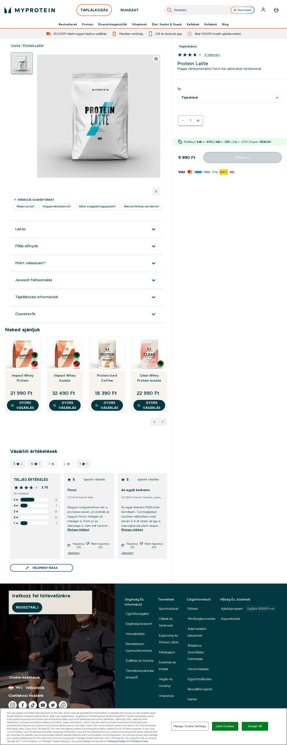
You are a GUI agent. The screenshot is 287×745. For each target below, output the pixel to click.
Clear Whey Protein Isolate (149, 378)
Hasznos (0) (79, 545)
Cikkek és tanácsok (166, 622)
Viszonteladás (198, 669)
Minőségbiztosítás (201, 618)
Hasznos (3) (132, 545)
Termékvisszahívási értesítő (140, 674)
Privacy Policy (117, 741)
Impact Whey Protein (23, 378)
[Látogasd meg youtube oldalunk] (43, 705)
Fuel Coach (244, 10)
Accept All (255, 726)
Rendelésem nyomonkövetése (139, 647)
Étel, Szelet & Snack (167, 24)
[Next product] (163, 422)
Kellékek (193, 24)
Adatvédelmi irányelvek (197, 632)
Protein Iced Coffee (107, 378)
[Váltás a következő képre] (156, 191)
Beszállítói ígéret (200, 689)
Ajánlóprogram (248, 608)
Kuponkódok (230, 618)
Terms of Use (139, 741)
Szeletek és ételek (167, 665)
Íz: (180, 89)
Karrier (192, 699)
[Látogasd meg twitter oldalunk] (53, 705)
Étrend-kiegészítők (112, 24)
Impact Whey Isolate (65, 378)
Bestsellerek (68, 24)
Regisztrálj (27, 607)
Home (15, 45)
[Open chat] (63, 705)
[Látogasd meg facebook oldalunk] (22, 705)
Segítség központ (139, 623)
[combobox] (210, 10)
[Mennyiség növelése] (198, 121)
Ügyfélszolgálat (137, 613)
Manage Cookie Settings (190, 726)
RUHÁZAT (130, 10)
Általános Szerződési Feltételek (196, 652)
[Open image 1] (22, 63)
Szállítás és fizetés (140, 660)
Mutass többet (78, 529)
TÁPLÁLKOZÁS (94, 10)
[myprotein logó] (29, 10)
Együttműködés (200, 679)
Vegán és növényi (166, 682)
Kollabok (210, 24)
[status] (191, 121)
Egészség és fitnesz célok (168, 639)
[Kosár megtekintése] (276, 10)
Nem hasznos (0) (100, 545)
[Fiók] (263, 10)
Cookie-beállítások (24, 677)
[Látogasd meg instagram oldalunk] (12, 705)
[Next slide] (166, 384)
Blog (225, 24)
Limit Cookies (225, 726)
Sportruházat (169, 608)
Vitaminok (139, 24)
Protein (87, 24)
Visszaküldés (135, 634)
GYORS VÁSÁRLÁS (25, 405)
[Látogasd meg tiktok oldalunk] (33, 705)
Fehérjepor (167, 652)
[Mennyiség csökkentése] (183, 121)
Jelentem (73, 553)
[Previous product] (154, 422)
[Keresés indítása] (169, 10)
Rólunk (193, 608)
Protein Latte (33, 45)
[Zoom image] (156, 59)
